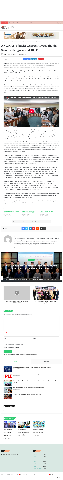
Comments (46, 361)
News (35, 461)
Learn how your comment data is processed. (29, 354)
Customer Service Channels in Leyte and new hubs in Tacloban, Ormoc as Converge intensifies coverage (30, 22)
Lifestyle (35, 459)
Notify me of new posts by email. (12, 347)
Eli (4, 54)
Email (5, 338)
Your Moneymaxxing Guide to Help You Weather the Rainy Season (28, 387)
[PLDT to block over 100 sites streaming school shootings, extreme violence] (8, 376)
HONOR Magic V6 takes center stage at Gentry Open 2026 (27, 394)
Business (35, 454)
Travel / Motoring (9, 41)
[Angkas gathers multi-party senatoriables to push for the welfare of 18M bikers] (39, 424)
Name (5, 332)
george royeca (45, 221)
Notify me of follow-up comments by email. (14, 344)
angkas (16, 221)
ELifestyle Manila (24, 474)
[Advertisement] (31, 10)
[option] (31, 267)
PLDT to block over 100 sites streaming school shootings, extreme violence (30, 374)
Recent (16, 361)
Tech (35, 466)
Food (35, 456)
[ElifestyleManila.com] (8, 27)
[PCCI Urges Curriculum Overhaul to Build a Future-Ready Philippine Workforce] (8, 369)
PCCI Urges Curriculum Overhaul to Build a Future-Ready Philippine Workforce (32, 367)
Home (3, 41)
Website (34, 338)
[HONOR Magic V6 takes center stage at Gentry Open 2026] (8, 396)
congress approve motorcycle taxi (29, 221)
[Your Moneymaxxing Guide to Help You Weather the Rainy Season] (8, 390)
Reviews (35, 463)
